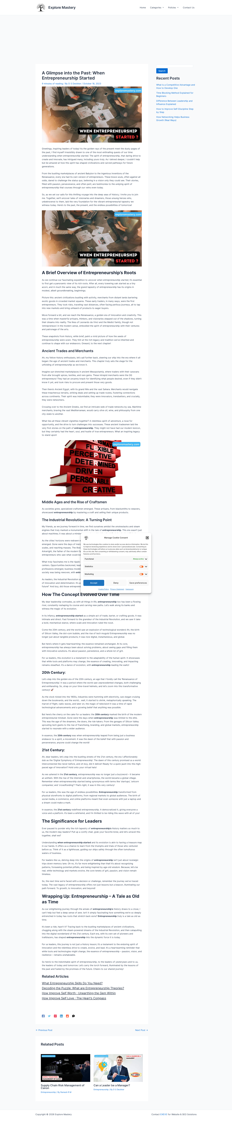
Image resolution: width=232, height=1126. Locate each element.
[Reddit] (67, 1016)
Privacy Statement (117, 589)
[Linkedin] (61, 1016)
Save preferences (138, 582)
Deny (116, 582)
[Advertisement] (116, 35)
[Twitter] (49, 1016)
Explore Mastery (62, 7)
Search (162, 70)
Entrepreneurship (48, 1092)
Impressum (130, 589)
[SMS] (73, 1016)
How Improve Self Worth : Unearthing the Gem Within (79, 993)
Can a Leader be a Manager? (112, 1085)
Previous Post (44, 1030)
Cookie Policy (103, 589)
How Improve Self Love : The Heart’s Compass (74, 998)
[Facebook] (43, 1016)
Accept (93, 582)
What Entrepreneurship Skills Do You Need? (72, 983)
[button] (147, 537)
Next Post (141, 1030)
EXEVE (163, 1114)
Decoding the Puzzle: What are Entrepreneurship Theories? (83, 988)
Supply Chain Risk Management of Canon (62, 1087)
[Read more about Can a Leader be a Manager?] (118, 1068)
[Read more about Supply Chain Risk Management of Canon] (65, 1068)
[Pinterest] (55, 1016)
